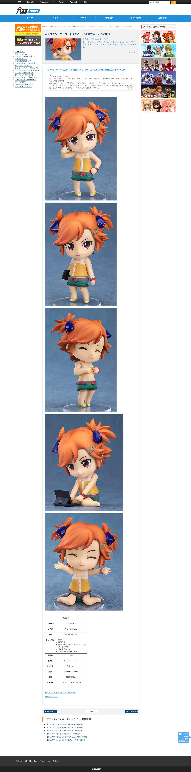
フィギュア (62, 26)
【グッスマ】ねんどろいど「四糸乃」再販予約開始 (65, 740)
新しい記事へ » (132, 712)
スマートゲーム (21, 54)
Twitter (61, 2)
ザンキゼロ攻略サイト (23, 66)
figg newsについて (47, 2)
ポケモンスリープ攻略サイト (26, 77)
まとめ (55, 17)
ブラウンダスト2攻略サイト (25, 80)
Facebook (73, 2)
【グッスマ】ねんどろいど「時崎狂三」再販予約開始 (66, 737)
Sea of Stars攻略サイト (24, 84)
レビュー (28, 17)
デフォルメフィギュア (77, 26)
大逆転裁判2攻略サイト (24, 61)
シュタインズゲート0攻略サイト (27, 70)
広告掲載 (28, 761)
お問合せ (86, 2)
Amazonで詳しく (51, 697)
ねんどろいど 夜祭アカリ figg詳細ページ (60, 693)
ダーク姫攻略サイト (22, 82)
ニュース (82, 17)
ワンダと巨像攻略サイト (24, 73)
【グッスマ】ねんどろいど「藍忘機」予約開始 (64, 731)
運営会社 (19, 761)
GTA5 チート (20, 52)
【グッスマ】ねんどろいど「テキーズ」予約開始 (64, 727)
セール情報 (135, 17)
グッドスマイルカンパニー (119, 42)
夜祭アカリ (119, 44)
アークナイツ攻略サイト (24, 75)
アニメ (90, 42)
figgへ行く (31, 2)
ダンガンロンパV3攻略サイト (26, 56)
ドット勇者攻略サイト (23, 87)
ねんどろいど (100, 44)
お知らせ (162, 17)
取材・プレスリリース (42, 761)
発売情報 (109, 17)
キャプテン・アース (101, 42)
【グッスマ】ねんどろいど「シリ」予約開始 (63, 734)
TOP (19, 2)
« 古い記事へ (50, 712)
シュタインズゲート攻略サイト (27, 68)
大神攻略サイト (21, 59)
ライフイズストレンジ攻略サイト (27, 63)
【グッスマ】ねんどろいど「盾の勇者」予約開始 (64, 724)
